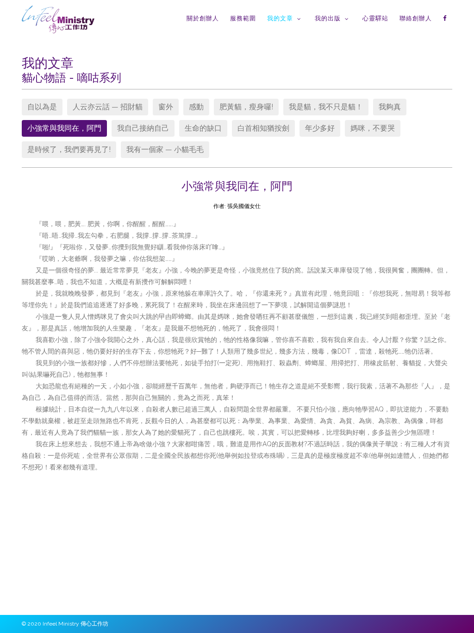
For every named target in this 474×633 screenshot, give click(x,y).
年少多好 (320, 128)
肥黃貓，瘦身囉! (246, 106)
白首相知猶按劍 (263, 128)
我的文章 (280, 18)
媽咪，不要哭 (372, 128)
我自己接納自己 (143, 128)
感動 (196, 106)
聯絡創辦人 (415, 18)
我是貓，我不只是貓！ (326, 106)
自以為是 (42, 106)
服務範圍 (243, 18)
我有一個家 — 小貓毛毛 (165, 149)
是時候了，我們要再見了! (69, 149)
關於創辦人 (203, 18)
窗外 (165, 106)
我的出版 (328, 18)
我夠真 (390, 106)
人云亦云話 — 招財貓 (108, 106)
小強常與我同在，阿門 (64, 128)
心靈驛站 (375, 18)
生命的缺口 (203, 128)
